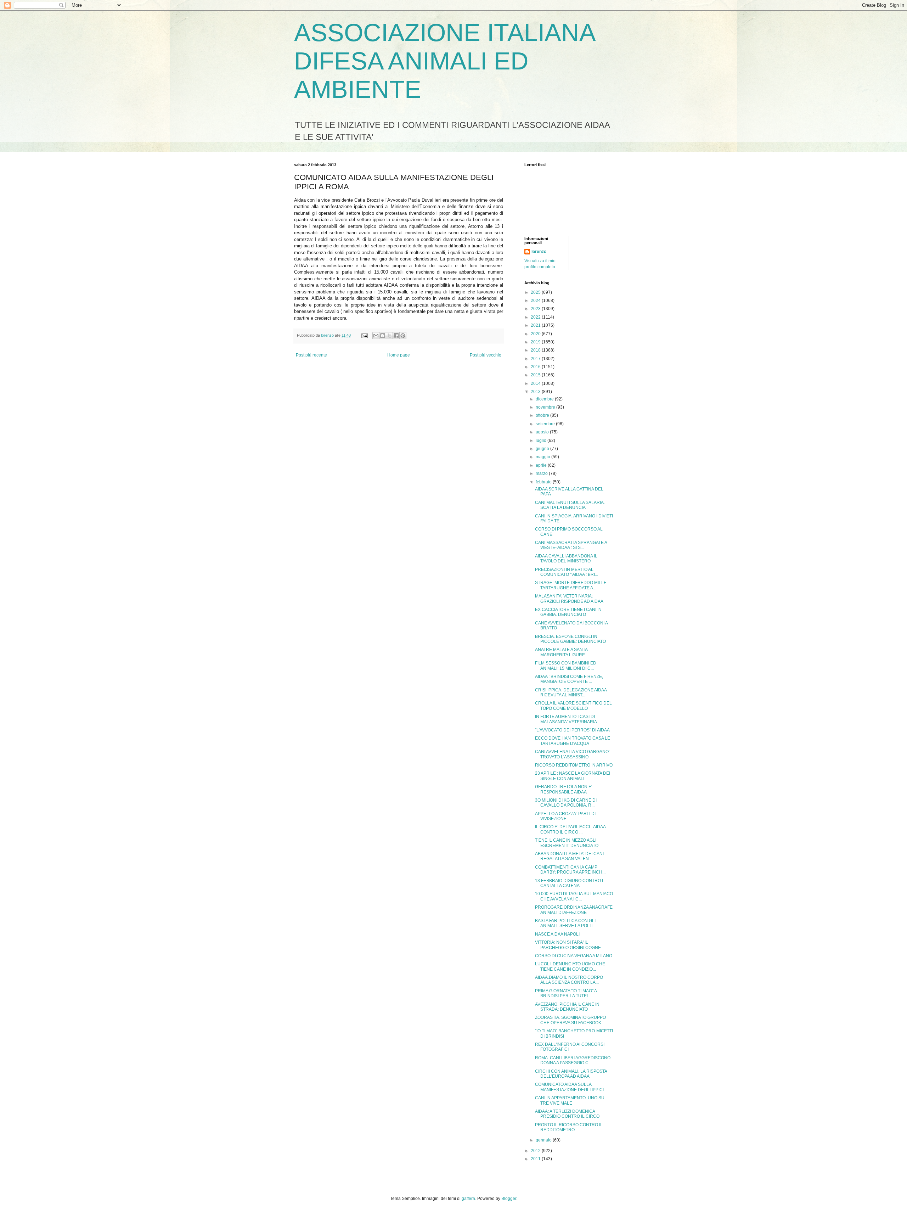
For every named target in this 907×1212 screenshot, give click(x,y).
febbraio (544, 481)
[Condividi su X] (389, 335)
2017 (536, 358)
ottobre (543, 415)
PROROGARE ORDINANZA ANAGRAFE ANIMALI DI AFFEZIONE (574, 910)
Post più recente (311, 355)
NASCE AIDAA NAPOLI (557, 934)
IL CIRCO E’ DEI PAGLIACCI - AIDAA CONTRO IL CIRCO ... (570, 829)
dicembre (545, 399)
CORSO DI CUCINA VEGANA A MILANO (573, 955)
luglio (541, 440)
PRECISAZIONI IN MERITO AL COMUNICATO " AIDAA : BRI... (566, 572)
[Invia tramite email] (375, 335)
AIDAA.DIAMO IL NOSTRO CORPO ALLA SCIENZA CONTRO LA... (569, 980)
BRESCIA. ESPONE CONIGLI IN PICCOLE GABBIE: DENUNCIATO (570, 639)
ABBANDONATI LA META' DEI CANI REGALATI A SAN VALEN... (569, 856)
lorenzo (538, 251)
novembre (546, 407)
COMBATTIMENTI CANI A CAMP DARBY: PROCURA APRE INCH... (570, 870)
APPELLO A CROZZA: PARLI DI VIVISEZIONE (565, 816)
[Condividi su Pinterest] (402, 335)
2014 (536, 383)
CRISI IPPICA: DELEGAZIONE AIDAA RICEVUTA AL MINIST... (571, 692)
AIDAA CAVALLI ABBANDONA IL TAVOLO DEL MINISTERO (566, 558)
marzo (542, 473)
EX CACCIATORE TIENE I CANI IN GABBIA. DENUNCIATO (568, 612)
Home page (398, 355)
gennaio (544, 1140)
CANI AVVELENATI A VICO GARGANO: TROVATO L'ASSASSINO (572, 754)
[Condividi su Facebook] (396, 335)
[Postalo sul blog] (382, 335)
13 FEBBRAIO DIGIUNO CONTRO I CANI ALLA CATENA (569, 883)
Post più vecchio (485, 355)
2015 (536, 374)
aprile (542, 465)
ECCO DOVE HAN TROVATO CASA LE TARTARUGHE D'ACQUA (572, 741)
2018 (536, 350)
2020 (536, 333)
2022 (536, 317)
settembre (546, 423)
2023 (536, 308)
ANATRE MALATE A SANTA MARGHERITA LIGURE (561, 652)
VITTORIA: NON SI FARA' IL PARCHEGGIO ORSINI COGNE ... (570, 945)
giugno (543, 448)
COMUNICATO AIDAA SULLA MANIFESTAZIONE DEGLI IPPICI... (571, 1087)
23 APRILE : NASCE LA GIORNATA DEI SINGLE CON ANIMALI (572, 776)
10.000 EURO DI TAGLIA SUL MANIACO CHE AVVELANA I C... (574, 896)
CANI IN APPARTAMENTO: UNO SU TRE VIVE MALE (569, 1100)
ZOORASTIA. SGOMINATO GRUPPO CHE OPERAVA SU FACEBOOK (570, 1020)
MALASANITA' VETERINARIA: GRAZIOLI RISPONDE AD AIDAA (569, 599)
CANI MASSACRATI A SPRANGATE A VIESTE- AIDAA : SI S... (571, 545)
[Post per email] (364, 335)
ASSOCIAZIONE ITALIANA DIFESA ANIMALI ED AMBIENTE (444, 61)
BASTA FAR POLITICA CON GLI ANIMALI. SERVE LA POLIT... (565, 923)
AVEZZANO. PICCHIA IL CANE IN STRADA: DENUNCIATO (567, 1007)
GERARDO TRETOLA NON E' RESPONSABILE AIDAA (563, 789)
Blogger (508, 1198)
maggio (543, 456)
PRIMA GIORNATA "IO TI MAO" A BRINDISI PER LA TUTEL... (566, 993)
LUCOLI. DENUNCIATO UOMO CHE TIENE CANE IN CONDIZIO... (570, 966)
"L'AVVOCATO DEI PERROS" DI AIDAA (572, 730)
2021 (536, 325)
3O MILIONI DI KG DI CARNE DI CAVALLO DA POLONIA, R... (566, 803)
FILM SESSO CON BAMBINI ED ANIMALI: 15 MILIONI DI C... (565, 665)
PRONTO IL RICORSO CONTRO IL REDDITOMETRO (569, 1127)
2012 (536, 1150)
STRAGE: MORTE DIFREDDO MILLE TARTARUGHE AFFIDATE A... (571, 585)
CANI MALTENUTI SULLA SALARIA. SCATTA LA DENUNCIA (570, 505)
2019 (536, 342)
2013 (536, 391)
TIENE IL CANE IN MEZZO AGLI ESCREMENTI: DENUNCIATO (566, 843)
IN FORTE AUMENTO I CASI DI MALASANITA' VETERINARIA (566, 719)
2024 (536, 300)
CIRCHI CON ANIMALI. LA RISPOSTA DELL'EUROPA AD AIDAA (571, 1074)
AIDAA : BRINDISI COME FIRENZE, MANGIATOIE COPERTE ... (569, 679)
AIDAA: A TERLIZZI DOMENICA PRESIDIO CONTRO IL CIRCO (567, 1114)
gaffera (468, 1198)
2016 (536, 366)
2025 (536, 292)
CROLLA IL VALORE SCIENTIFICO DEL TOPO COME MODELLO (573, 706)
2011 (536, 1158)
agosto (543, 432)
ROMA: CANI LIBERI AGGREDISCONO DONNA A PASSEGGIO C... (572, 1060)
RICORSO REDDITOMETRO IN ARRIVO (574, 765)
